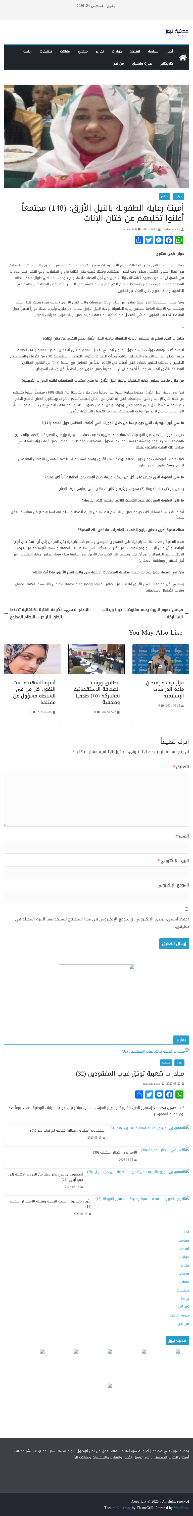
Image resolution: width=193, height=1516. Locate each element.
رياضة (27, 51)
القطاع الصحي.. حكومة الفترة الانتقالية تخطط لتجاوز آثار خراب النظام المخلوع (50, 613)
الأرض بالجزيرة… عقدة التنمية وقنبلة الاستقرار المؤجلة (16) (50, 1204)
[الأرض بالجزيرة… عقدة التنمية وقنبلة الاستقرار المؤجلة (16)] (142, 1208)
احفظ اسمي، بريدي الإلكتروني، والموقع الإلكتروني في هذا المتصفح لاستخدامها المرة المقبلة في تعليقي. (102, 923)
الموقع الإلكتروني (173, 885)
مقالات (65, 51)
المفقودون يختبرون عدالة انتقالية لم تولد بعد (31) (68, 1130)
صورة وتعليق (142, 63)
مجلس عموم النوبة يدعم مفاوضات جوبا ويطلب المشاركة (142, 613)
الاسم (182, 836)
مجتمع (83, 51)
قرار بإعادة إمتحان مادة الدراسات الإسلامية (165, 689)
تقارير (100, 51)
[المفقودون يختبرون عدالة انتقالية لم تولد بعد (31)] (149, 1134)
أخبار (169, 51)
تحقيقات (46, 51)
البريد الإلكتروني (173, 860)
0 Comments (129, 229)
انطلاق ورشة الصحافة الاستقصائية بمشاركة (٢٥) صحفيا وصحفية (97, 692)
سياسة (153, 51)
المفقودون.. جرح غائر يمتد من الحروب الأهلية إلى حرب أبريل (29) (45, 1177)
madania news (171, 229)
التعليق (181, 767)
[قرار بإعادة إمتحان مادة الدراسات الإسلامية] (160, 648)
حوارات (117, 51)
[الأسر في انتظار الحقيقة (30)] (165, 1156)
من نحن (118, 63)
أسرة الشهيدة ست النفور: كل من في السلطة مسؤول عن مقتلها (34, 692)
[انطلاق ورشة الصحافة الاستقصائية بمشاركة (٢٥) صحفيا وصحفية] (96, 648)
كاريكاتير (166, 63)
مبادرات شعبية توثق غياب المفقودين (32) (130, 1073)
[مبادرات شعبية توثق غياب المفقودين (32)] (96, 1051)
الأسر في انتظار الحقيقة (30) (115, 1152)
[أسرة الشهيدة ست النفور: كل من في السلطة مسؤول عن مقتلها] (32, 648)
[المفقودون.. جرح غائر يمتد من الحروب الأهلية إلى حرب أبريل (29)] (138, 1181)
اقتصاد (135, 51)
